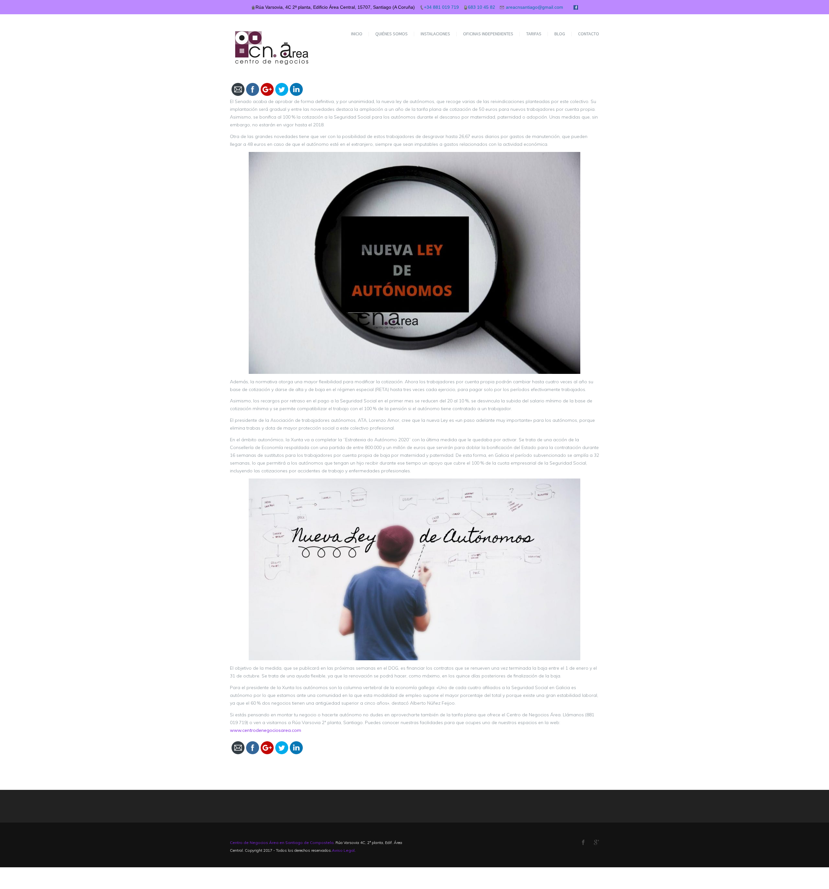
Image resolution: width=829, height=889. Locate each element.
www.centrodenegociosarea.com (265, 730)
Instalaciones (435, 34)
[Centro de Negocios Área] (272, 39)
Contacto (588, 34)
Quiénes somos (391, 34)
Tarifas (533, 34)
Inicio (356, 34)
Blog (559, 34)
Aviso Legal (343, 850)
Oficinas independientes (488, 34)
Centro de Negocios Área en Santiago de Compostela (282, 842)
